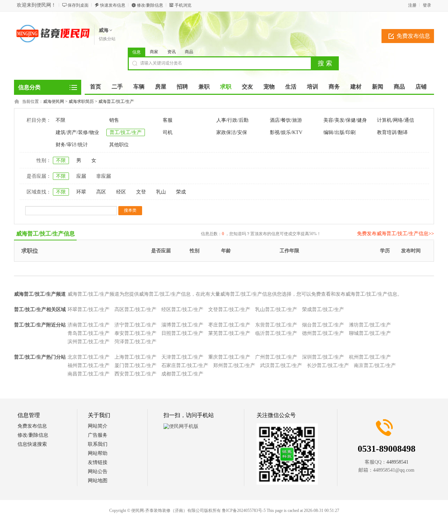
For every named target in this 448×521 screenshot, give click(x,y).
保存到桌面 (78, 5)
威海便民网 (53, 101)
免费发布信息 (413, 36)
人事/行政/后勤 (232, 120)
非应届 (103, 176)
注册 (412, 5)
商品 (189, 51)
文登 (141, 192)
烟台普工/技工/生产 (323, 325)
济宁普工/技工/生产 (135, 325)
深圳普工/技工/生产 (323, 357)
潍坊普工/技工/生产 (370, 325)
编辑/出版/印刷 (339, 132)
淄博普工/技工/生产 (182, 325)
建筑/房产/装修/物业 (77, 132)
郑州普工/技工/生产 (234, 365)
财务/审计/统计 (72, 144)
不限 (60, 120)
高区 (101, 192)
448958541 (397, 462)
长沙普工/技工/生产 (328, 365)
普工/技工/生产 (126, 132)
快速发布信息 (112, 5)
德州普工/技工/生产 (323, 333)
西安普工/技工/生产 (135, 373)
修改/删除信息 (150, 5)
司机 (168, 132)
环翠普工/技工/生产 (89, 309)
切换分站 (107, 38)
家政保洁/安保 (231, 132)
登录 (427, 5)
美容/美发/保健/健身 (345, 120)
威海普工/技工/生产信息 (45, 234)
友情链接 (97, 462)
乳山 (161, 192)
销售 (114, 120)
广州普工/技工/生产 (276, 357)
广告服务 (97, 435)
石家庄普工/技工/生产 (184, 365)
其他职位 (119, 144)
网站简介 (97, 426)
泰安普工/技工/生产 (135, 333)
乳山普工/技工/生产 (276, 309)
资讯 (171, 51)
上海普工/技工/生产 (135, 357)
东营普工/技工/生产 (276, 325)
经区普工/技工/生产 (182, 309)
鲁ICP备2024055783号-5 (244, 510)
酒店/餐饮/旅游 (286, 120)
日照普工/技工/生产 (182, 333)
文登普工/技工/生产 (229, 309)
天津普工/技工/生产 (182, 357)
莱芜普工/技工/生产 (229, 333)
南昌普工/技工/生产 (89, 373)
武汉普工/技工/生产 (281, 365)
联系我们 (97, 444)
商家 (154, 51)
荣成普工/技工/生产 (323, 309)
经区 (121, 192)
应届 (81, 176)
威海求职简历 (81, 101)
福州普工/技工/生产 (89, 365)
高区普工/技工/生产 (135, 309)
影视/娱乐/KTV (286, 132)
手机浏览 (183, 5)
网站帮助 (97, 453)
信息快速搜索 (32, 444)
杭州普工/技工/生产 (370, 357)
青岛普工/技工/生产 (89, 333)
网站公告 (97, 471)
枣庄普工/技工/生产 (229, 325)
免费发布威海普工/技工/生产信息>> (395, 233)
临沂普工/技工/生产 (276, 333)
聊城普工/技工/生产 (370, 333)
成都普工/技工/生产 (182, 373)
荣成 (181, 192)
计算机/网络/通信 (395, 120)
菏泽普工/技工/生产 (135, 341)
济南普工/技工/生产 (89, 325)
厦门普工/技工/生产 (135, 365)
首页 (95, 87)
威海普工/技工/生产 (116, 101)
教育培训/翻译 (392, 132)
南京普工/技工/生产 (375, 365)
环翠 (81, 192)
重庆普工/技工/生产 (229, 357)
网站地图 (97, 480)
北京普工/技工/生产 (89, 357)
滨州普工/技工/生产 (89, 341)
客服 (168, 120)
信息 (136, 52)
